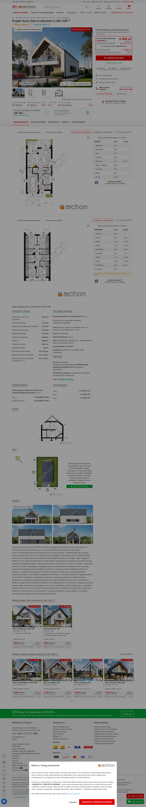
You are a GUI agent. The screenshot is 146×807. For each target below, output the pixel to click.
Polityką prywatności (73, 794)
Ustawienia (73, 802)
